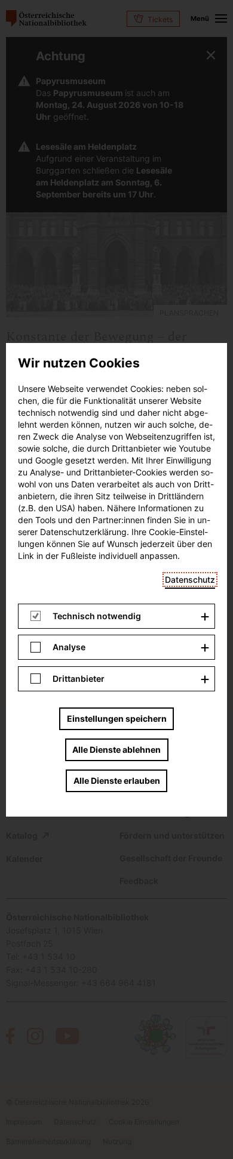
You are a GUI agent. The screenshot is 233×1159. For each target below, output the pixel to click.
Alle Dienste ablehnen (116, 749)
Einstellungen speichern (117, 718)
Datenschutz (190, 579)
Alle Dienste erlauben (116, 780)
